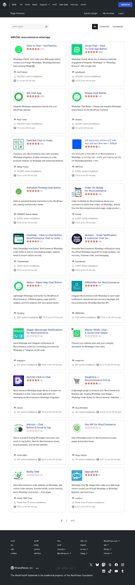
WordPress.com (112, 541)
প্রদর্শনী (36, 541)
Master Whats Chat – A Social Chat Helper (96, 331)
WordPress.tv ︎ (64, 553)
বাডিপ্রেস (108, 553)
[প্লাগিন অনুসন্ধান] (46, 26)
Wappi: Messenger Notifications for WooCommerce (44, 331)
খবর (12, 545)
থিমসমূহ (36, 545)
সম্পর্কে (13, 541)
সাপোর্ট (59, 545)
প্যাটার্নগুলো (37, 553)
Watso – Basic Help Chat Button (44, 282)
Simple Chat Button (95, 93)
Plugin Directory (18, 13)
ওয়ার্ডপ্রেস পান (125, 4)
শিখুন (58, 541)
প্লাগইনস (37, 549)
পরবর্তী (72, 520)
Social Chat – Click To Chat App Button (96, 47)
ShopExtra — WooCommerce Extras (97, 378)
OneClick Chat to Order (39, 140)
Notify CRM (32, 471)
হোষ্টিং (12, 549)
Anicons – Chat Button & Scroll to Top (38, 426)
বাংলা (37, 568)
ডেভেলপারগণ (61, 549)
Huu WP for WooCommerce (100, 424)
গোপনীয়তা (14, 553)
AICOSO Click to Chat (38, 377)
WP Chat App (34, 93)
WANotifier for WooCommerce (102, 282)
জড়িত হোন (83, 541)
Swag (84, 553)
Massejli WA (91, 471)
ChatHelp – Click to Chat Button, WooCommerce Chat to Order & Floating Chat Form (44, 237)
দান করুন (84, 549)
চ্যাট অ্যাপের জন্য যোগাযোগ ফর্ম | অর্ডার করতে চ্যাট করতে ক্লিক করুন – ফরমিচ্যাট (101, 142)
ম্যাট (106, 545)
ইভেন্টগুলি (83, 545)
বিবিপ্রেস (108, 549)
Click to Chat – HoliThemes (41, 45)
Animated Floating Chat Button (43, 187)
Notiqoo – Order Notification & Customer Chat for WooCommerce (100, 237)
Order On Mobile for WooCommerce (95, 189)
